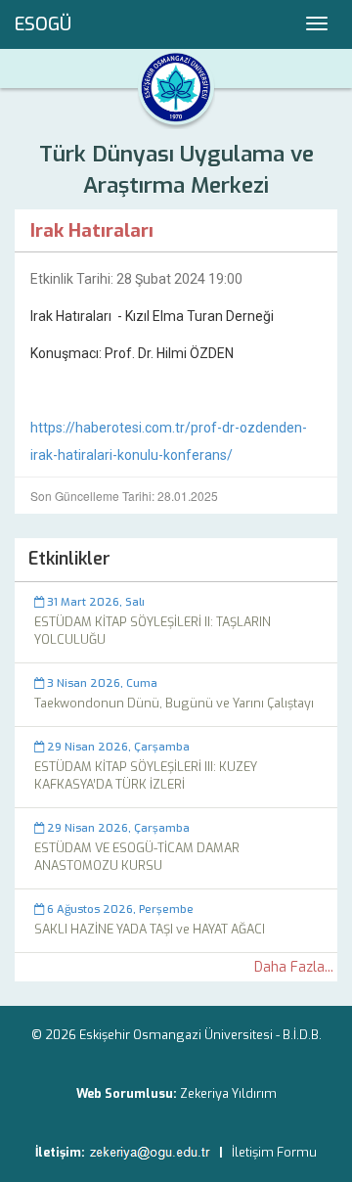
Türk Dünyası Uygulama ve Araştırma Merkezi (176, 170)
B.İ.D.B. (302, 1034)
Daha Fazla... (293, 967)
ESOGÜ (43, 24)
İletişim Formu (274, 1152)
